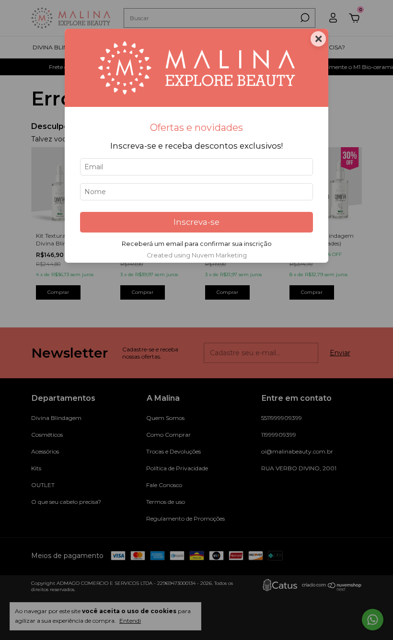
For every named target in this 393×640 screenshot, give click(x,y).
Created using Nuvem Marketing (197, 255)
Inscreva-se (196, 222)
